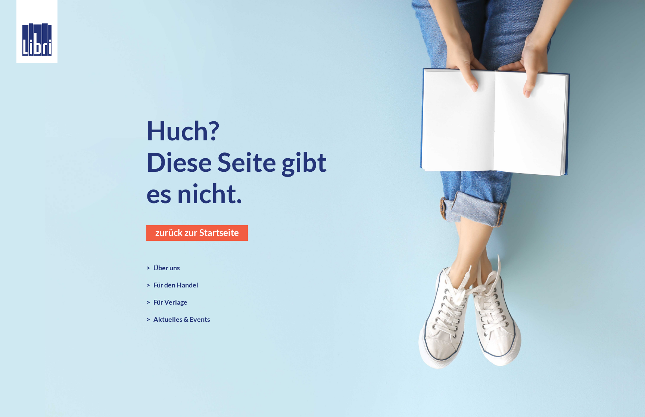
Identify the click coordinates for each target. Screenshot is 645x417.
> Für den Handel (172, 285)
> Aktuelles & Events (178, 319)
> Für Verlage (166, 302)
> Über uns (163, 268)
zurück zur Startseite (197, 232)
